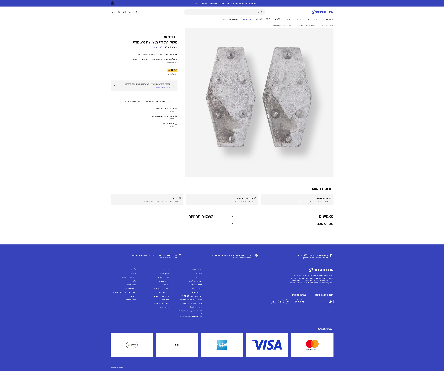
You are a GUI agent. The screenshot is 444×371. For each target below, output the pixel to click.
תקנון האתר (198, 277)
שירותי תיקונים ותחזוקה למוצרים (191, 303)
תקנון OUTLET (197, 292)
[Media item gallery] (259, 102)
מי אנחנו (133, 274)
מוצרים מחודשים (130, 288)
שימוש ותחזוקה (200, 216)
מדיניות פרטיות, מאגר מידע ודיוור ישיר (190, 312)
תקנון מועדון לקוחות (195, 281)
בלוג (134, 281)
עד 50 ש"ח (278, 19)
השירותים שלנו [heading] (197, 269)
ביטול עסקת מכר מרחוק (161, 288)
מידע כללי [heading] (165, 269)
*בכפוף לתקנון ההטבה (224, 3)
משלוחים (199, 274)
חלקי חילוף (259, 19)
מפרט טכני (324, 223)
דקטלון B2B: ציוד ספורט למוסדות (124, 292)
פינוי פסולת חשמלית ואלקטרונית (191, 317)
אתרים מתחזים (131, 300)
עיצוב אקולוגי (131, 285)
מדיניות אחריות (197, 288)
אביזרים (290, 19)
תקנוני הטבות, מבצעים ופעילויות (191, 300)
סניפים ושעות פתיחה (129, 277)
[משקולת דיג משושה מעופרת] (259, 102)
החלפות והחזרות (196, 285)
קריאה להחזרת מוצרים (161, 296)
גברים (316, 19)
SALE (268, 19)
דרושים (133, 296)
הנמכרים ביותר (248, 19)
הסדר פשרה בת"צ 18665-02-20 (190, 296)
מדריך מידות (164, 274)
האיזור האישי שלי (163, 281)
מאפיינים (326, 216)
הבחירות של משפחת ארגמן (230, 19)
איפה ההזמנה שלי (163, 277)
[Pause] (112, 3)
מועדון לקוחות (164, 307)
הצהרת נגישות (164, 292)
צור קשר (166, 285)
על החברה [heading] (132, 269)
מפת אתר (165, 300)
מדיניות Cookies (196, 307)
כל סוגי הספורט (328, 19)
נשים (307, 19)
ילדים (299, 19)
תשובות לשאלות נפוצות (161, 303)
